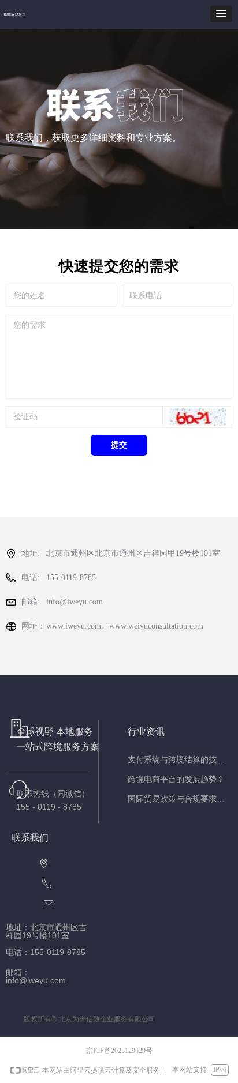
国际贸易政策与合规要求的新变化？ (180, 799)
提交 (119, 445)
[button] (221, 14)
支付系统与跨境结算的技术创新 (180, 759)
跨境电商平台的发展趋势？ (176, 779)
